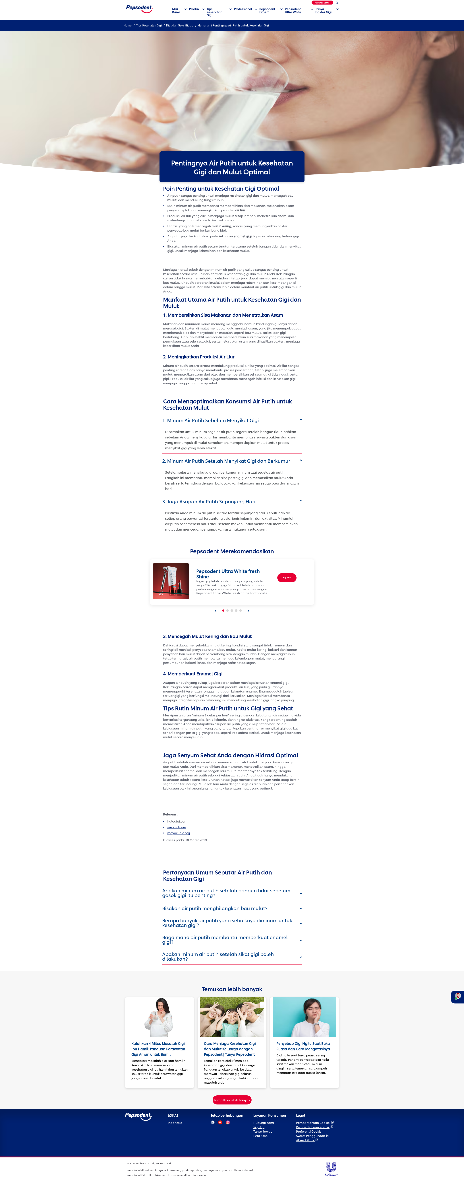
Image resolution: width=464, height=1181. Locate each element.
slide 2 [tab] (227, 610)
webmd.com (176, 827)
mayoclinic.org (178, 832)
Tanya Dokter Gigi (323, 10)
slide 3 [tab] (232, 610)
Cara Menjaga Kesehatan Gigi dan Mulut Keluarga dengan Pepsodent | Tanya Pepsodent (230, 1049)
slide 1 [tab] (223, 610)
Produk (194, 9)
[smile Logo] (139, 9)
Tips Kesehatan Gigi (214, 12)
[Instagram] (228, 1122)
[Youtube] (220, 1122)
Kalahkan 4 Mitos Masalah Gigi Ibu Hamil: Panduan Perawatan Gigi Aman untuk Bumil (158, 1049)
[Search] (336, 3)
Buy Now (287, 577)
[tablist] (215, 611)
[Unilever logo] (331, 1168)
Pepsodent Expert (267, 10)
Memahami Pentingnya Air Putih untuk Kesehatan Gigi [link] (233, 25)
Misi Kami (176, 10)
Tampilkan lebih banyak (232, 1100)
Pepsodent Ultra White (293, 10)
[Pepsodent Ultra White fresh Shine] (169, 581)
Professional (243, 9)
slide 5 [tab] (240, 610)
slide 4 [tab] (236, 610)
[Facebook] (213, 1122)
